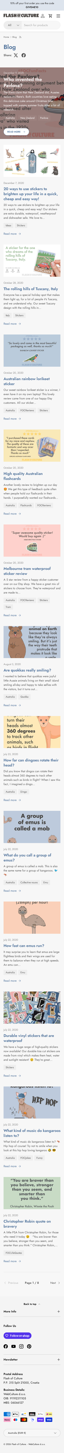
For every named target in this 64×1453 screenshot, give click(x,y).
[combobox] (32, 25)
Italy (8, 315)
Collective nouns (29, 882)
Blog (14, 37)
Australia (10, 118)
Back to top (30, 1304)
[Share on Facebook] (24, 55)
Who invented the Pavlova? (23, 82)
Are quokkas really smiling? (27, 670)
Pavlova (44, 118)
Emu (45, 882)
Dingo (23, 791)
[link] (13, 1283)
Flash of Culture (19, 1444)
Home (6, 37)
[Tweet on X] (16, 55)
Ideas (8, 225)
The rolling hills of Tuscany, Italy (31, 289)
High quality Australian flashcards (23, 476)
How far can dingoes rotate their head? (31, 762)
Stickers (21, 225)
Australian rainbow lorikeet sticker (27, 381)
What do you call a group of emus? (27, 857)
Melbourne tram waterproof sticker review (27, 571)
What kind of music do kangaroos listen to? (32, 1133)
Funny (39, 1158)
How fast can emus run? (24, 945)
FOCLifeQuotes (14, 1253)
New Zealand (27, 118)
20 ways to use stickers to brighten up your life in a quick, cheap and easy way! (31, 194)
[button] (50, 16)
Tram (8, 607)
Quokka (24, 697)
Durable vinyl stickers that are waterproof (29, 1038)
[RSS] (20, 37)
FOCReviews (27, 410)
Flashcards (26, 505)
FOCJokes (25, 1158)
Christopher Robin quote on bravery (27, 1223)
